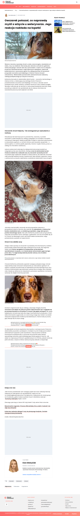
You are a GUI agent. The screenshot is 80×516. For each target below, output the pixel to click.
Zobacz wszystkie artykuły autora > (32, 474)
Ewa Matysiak (12, 15)
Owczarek (11, 481)
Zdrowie (26, 481)
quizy (55, 6)
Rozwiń (29, 325)
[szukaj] (76, 2)
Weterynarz (19, 481)
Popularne (25, 486)
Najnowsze (8, 486)
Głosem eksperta (41, 6)
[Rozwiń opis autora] (36, 471)
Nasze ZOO (33, 6)
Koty (20, 6)
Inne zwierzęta (26, 6)
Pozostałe (49, 6)
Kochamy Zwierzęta (11, 399)
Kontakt (67, 513)
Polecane (16, 486)
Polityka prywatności (57, 513)
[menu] (6, 504)
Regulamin (74, 513)
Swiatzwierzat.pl (9, 10)
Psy (16, 6)
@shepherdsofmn (15, 322)
